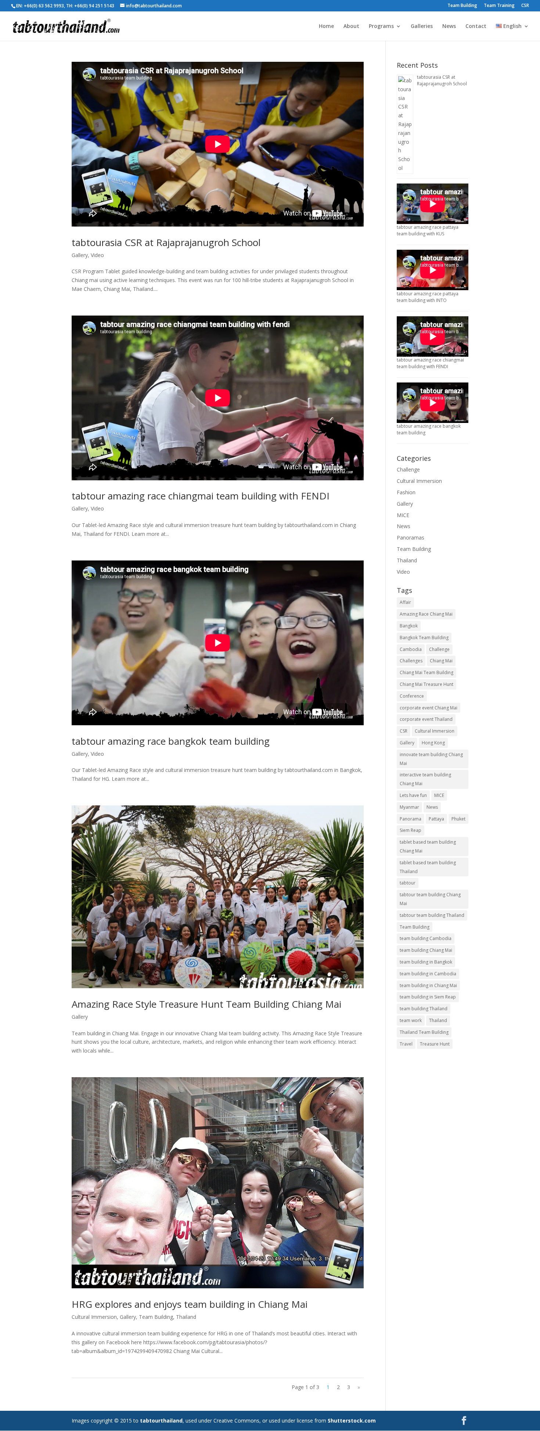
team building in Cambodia (428, 974)
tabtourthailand (161, 1420)
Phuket (458, 819)
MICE (403, 515)
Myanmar (409, 807)
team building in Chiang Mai (428, 985)
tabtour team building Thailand (432, 915)
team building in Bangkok (426, 962)
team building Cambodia (425, 938)
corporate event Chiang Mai (428, 708)
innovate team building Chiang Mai (431, 758)
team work (411, 1020)
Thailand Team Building (424, 1032)
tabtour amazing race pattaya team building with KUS (427, 230)
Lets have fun (413, 795)
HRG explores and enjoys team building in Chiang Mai (189, 1304)
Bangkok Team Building (424, 637)
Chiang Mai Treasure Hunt (426, 684)
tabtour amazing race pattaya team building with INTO (427, 297)
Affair (405, 602)
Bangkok (409, 626)
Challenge (408, 469)
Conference (412, 696)
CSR (525, 5)
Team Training (499, 5)
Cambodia (411, 649)
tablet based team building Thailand (428, 867)
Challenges (411, 661)
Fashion (406, 492)
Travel (406, 1044)
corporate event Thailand (426, 719)
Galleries (422, 26)
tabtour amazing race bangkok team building (171, 741)
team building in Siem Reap (428, 997)
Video (97, 255)
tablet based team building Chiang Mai (428, 846)
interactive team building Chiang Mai (425, 779)
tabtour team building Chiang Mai (430, 899)
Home (326, 26)
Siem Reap (410, 830)
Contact (475, 26)
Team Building (462, 5)
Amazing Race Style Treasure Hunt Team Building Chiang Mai (206, 1004)
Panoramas (410, 537)
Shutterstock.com (352, 1420)
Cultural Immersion (94, 1316)
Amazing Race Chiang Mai (426, 614)
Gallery (80, 255)
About (351, 26)
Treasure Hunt (435, 1044)
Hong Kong (433, 743)
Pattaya (436, 819)
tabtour (407, 883)
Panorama (410, 819)
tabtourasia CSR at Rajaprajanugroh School (166, 242)
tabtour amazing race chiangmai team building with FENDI (201, 495)
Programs (381, 26)
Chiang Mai (441, 661)
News (449, 26)
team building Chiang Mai (426, 950)
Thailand (186, 1316)
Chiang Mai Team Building (426, 672)
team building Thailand (423, 1008)
